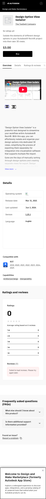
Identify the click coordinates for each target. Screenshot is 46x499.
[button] (23, 412)
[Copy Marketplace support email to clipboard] (21, 438)
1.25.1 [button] (28, 214)
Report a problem (10, 438)
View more (9, 169)
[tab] (7, 110)
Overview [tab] (7, 65)
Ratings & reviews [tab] (32, 65)
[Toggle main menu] (3, 3)
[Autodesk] (13, 3)
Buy (17, 54)
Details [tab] (17, 65)
